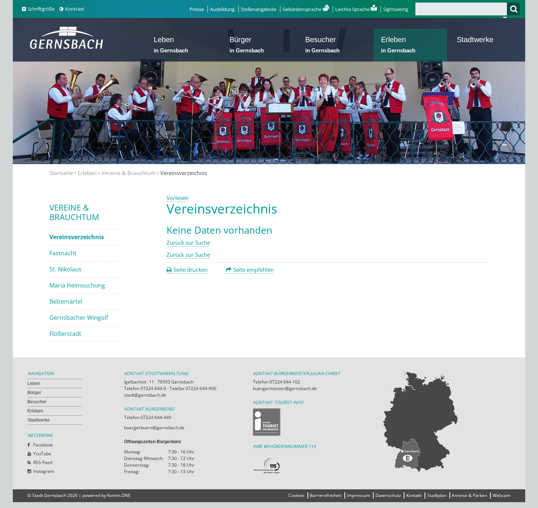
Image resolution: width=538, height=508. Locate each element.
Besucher (322, 44)
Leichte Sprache (353, 9)
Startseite (61, 173)
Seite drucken (190, 269)
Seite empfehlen (253, 269)
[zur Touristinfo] (317, 422)
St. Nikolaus (65, 269)
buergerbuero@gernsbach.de (154, 427)
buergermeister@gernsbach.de (285, 388)
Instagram (43, 471)
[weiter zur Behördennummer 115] (317, 466)
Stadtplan (437, 495)
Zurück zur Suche (188, 242)
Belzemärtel (65, 301)
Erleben (398, 44)
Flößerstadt (65, 334)
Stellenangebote (258, 9)
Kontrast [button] (74, 8)
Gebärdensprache (302, 9)
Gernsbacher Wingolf (78, 318)
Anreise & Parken (469, 495)
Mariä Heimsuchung (77, 285)
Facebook (43, 445)
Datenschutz (388, 495)
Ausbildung (222, 9)
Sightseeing (395, 9)
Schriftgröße (41, 8)
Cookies (296, 495)
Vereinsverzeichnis (76, 237)
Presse (197, 9)
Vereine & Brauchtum (128, 173)
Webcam (502, 495)
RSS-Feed (42, 462)
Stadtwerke (475, 40)
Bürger (246, 44)
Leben (171, 44)
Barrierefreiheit (325, 495)
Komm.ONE (119, 495)
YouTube (42, 453)
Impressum (358, 495)
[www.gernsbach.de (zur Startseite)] (67, 48)
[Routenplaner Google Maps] (446, 421)
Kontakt (414, 495)
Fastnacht (62, 253)
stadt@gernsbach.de (145, 395)
